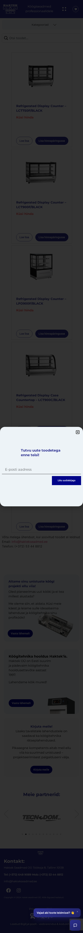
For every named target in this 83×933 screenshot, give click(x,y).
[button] (77, 432)
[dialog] (41, 466)
